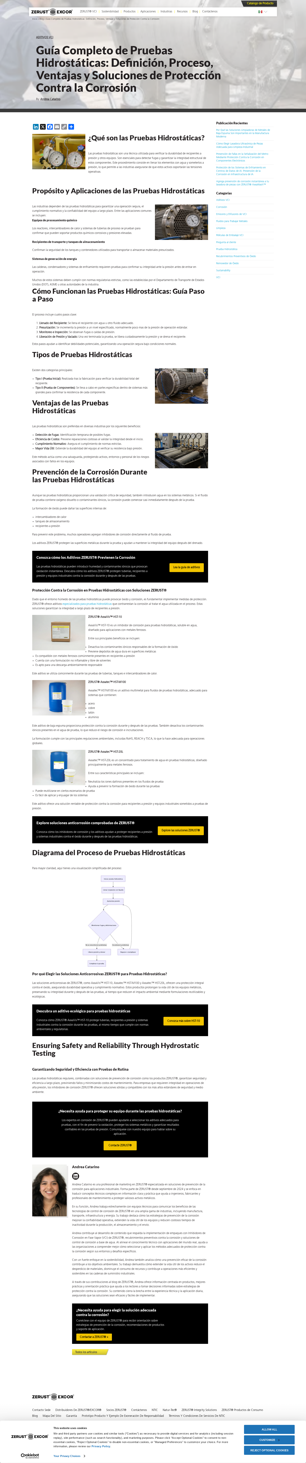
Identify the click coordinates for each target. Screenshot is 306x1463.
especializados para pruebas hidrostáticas (87, 604)
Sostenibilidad (110, 11)
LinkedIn (75, 1176)
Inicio (34, 19)
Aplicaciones (148, 11)
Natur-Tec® (170, 1410)
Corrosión (221, 207)
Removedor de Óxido (227, 263)
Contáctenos (209, 11)
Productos (129, 11)
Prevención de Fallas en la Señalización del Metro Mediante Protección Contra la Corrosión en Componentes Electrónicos (242, 157)
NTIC (155, 1410)
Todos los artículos (86, 1352)
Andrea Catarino (50, 99)
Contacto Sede (41, 1410)
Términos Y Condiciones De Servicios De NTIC (197, 1416)
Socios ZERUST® (116, 1410)
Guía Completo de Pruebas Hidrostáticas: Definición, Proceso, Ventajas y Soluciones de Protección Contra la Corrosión (102, 19)
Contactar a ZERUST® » (94, 1337)
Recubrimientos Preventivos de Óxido (236, 256)
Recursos (182, 11)
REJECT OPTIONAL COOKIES (269, 1450)
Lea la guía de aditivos (186, 567)
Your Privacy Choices (66, 1456)
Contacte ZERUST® (120, 1145)
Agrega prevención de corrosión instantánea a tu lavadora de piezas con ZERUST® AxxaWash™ (242, 183)
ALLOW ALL (269, 1429)
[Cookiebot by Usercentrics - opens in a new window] (30, 1456)
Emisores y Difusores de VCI (231, 214)
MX (261, 11)
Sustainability (223, 270)
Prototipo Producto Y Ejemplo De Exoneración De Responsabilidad (123, 1416)
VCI (218, 277)
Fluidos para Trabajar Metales (232, 221)
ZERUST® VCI (88, 11)
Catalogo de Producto (260, 3)
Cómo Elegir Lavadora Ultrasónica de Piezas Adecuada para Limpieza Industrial (239, 146)
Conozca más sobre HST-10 (183, 1021)
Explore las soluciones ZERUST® (181, 830)
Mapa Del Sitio (52, 1416)
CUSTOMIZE (267, 1439)
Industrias (166, 11)
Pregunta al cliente (226, 242)
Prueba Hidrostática (226, 249)
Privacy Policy (101, 1446)
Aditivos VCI (44, 37)
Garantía (71, 1416)
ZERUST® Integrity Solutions (199, 1410)
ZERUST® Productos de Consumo (242, 1410)
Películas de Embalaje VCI (229, 235)
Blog (195, 11)
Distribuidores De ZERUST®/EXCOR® (78, 1410)
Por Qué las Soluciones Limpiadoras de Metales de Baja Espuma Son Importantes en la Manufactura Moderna (243, 133)
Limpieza (220, 228)
